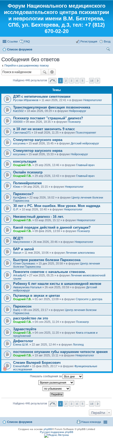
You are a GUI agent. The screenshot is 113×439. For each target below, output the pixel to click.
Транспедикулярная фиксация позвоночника (51, 107)
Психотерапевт (86, 132)
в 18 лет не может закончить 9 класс (44, 129)
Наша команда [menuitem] (91, 421)
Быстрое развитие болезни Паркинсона (46, 260)
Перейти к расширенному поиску (26, 65)
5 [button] (82, 80)
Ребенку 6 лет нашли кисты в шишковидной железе (57, 284)
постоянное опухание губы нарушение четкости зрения (60, 352)
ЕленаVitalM (21, 366)
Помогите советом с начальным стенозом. (49, 272)
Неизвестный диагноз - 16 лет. (38, 217)
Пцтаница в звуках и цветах (36, 296)
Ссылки (12, 41)
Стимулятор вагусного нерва (37, 140)
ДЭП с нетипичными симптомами (41, 96)
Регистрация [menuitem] (88, 41)
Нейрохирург (77, 110)
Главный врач (85, 165)
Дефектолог (23, 341)
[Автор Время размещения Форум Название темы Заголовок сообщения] (56, 382)
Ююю (16, 186)
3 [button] (71, 80)
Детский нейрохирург (85, 143)
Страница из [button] (52, 80)
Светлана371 (22, 132)
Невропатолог (92, 100)
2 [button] (66, 80)
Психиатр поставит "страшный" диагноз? (48, 118)
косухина (19, 143)
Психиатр (74, 121)
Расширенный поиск (52, 72)
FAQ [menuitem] (27, 41)
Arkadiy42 (19, 275)
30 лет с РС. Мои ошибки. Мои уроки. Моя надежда (56, 206)
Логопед (78, 344)
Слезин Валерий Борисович (37, 363)
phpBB (48, 429)
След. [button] (97, 80)
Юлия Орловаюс (24, 263)
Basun (17, 252)
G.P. (16, 209)
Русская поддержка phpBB (56, 432)
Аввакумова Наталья (27, 287)
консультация (25, 161)
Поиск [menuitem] (108, 50)
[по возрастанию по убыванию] (56, 388)
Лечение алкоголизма (80, 252)
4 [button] (77, 80)
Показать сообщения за (46, 376)
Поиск (45, 72)
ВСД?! (18, 238)
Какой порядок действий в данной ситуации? (52, 227)
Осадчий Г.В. (22, 165)
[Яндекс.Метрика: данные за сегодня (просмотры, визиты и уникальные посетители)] (56, 435)
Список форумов (19, 49)
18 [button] (91, 80)
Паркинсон (22, 306)
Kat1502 (18, 110)
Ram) (16, 309)
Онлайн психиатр (28, 172)
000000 (18, 121)
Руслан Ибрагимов (25, 100)
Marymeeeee (21, 241)
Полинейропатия (27, 183)
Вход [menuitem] (107, 41)
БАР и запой (23, 249)
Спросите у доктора (89, 299)
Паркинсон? (23, 194)
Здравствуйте (24, 329)
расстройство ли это (30, 318)
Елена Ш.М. (21, 344)
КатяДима (19, 197)
